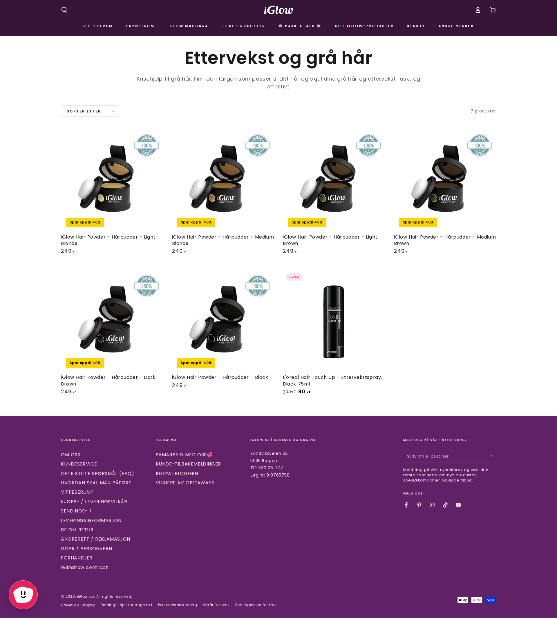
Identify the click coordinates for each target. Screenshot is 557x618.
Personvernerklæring (177, 605)
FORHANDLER (77, 558)
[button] (64, 9)
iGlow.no (85, 596)
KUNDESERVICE (79, 464)
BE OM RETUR (77, 529)
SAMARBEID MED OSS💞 (184, 454)
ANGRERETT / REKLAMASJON (95, 539)
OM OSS (70, 454)
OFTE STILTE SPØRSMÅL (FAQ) (97, 473)
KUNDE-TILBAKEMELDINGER (188, 464)
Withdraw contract (84, 567)
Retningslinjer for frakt (256, 605)
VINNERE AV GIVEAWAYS (185, 482)
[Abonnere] (492, 456)
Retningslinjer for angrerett (127, 605)
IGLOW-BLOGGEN (177, 473)
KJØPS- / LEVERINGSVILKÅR (94, 501)
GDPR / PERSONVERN (86, 548)
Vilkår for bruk (216, 605)
